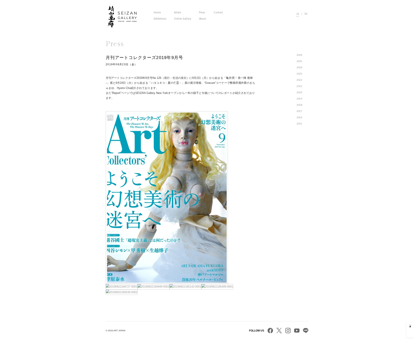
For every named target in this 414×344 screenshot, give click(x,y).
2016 (299, 117)
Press (202, 12)
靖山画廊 (122, 16)
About (202, 18)
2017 (299, 111)
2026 (299, 54)
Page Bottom (410, 334)
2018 (299, 104)
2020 (299, 92)
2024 (299, 67)
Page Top (410, 326)
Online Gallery (182, 18)
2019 (299, 98)
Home (157, 12)
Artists (177, 12)
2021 (299, 86)
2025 (299, 61)
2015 (299, 123)
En (306, 13)
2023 (299, 73)
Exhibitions (160, 18)
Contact (218, 12)
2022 (299, 79)
